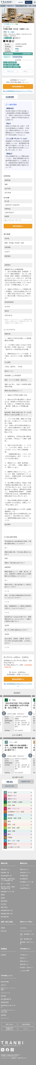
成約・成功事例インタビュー (27, 935)
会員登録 (20, 2)
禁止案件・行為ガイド (26, 967)
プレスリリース (5, 993)
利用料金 (3, 955)
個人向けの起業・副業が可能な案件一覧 (8, 887)
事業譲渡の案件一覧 (7, 913)
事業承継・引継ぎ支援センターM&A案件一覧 (8, 879)
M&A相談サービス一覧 (7, 891)
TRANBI (2, 6)
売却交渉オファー (25, 872)
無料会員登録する (18, 86)
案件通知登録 (5, 916)
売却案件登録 (24, 875)
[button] (30, 713)
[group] (17, 713)
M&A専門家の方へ (25, 888)
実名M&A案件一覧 (6, 875)
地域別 (3, 898)
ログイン (28, 2)
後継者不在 (7, 57)
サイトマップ (5, 1018)
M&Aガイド (23, 958)
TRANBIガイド (24, 955)
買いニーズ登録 (5, 883)
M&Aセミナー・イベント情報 (8, 988)
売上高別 (3, 904)
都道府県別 (4, 901)
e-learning (23, 928)
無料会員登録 (26, 1024)
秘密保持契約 (5, 1002)
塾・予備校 (11, 32)
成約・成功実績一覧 (26, 939)
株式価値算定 (24, 879)
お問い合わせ (9, 1024)
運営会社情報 (5, 981)
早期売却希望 (18, 57)
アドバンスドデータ (26, 931)
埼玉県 (17, 48)
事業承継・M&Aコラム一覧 (27, 943)
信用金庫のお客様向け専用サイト (9, 1028)
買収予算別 (4, 907)
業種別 (3, 894)
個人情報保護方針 (6, 999)
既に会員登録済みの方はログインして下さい (18, 91)
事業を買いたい (5, 869)
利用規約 (3, 996)
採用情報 (3, 1015)
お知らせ (3, 985)
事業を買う (10, 6)
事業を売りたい (24, 869)
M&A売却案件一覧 (21, 6)
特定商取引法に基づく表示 (8, 1006)
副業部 (3, 928)
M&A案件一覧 (5, 872)
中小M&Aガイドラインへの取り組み (8, 1011)
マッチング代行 (24, 885)
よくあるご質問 (24, 970)
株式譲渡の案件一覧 (7, 910)
